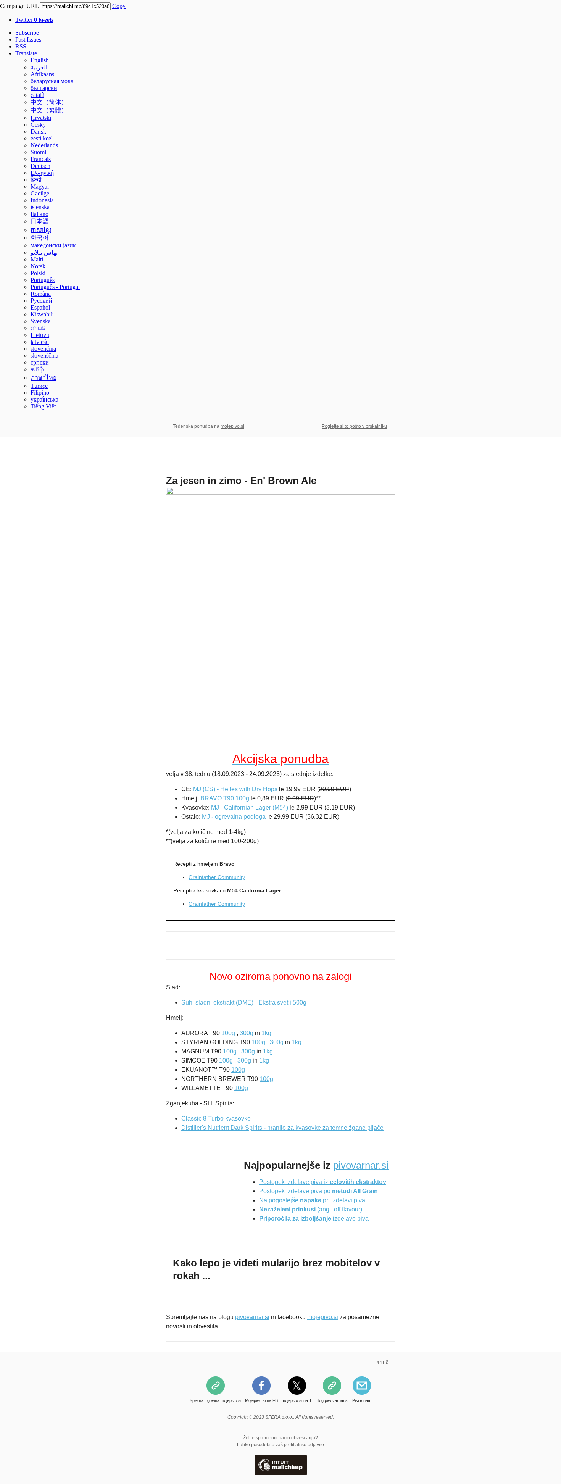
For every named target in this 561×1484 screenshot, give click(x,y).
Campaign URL (19, 6)
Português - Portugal (55, 287)
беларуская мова (52, 81)
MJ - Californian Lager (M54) (249, 807)
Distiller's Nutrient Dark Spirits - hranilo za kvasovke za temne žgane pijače (282, 1127)
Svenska (41, 321)
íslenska (40, 207)
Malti (37, 259)
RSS (20, 46)
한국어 (40, 237)
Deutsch (40, 166)
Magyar (40, 186)
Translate (26, 53)
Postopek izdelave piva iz (322, 1182)
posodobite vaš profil (272, 1444)
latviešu (40, 342)
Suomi (38, 152)
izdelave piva (314, 1218)
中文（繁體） (49, 110)
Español (40, 307)
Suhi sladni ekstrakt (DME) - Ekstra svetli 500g (243, 1002)
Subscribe (27, 32)
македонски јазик (53, 245)
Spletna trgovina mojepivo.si (215, 1400)
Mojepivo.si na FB (261, 1400)
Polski (38, 273)
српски (40, 362)
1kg (266, 1033)
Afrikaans (42, 74)
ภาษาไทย (43, 377)
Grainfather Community (217, 877)
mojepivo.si (232, 426)
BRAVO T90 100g (225, 798)
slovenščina (44, 355)
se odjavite (312, 1444)
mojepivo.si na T (297, 1400)
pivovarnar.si (361, 1165)
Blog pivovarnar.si (332, 1400)
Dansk (38, 131)
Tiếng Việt (43, 406)
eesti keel (42, 138)
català (37, 95)
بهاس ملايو (44, 252)
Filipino (40, 392)
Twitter (34, 19)
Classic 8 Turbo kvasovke (216, 1118)
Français (41, 159)
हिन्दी (36, 179)
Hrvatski (41, 118)
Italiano (39, 214)
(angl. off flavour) (310, 1209)
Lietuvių (41, 335)
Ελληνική (42, 172)
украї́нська (44, 399)
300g (246, 1033)
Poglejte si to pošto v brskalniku (354, 426)
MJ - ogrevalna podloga (234, 816)
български (44, 88)
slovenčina (43, 348)
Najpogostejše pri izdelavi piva (312, 1200)
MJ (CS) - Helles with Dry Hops (235, 789)
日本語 (40, 221)
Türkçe (39, 385)
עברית (38, 328)
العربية (39, 67)
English (40, 60)
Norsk (38, 266)
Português (43, 280)
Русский (41, 300)
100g (228, 1033)
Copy (119, 6)
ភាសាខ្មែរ (41, 230)
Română (41, 293)
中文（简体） (49, 102)
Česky (38, 124)
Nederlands (44, 145)
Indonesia (42, 200)
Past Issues (28, 39)
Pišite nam (361, 1400)
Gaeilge (40, 193)
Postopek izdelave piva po (318, 1191)
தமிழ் (37, 369)
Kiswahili (42, 314)
